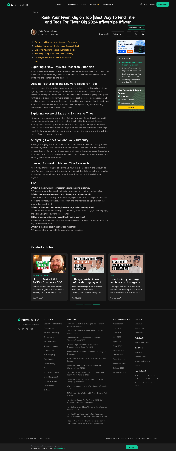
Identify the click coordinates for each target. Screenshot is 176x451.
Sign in (152, 4)
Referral (93, 4)
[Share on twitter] (19, 329)
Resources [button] (72, 4)
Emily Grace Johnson (48, 31)
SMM (74, 275)
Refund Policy (152, 438)
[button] (144, 4)
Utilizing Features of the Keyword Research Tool (57, 46)
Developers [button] (106, 4)
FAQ (36, 61)
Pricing (84, 4)
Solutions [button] (58, 4)
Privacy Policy (127, 438)
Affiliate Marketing (40, 275)
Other (137, 386)
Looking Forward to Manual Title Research (54, 57)
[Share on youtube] (32, 329)
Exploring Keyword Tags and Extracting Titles (55, 50)
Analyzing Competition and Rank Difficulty (54, 53)
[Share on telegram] (27, 329)
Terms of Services (112, 438)
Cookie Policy (140, 438)
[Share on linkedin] (23, 329)
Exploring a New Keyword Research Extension (56, 42)
